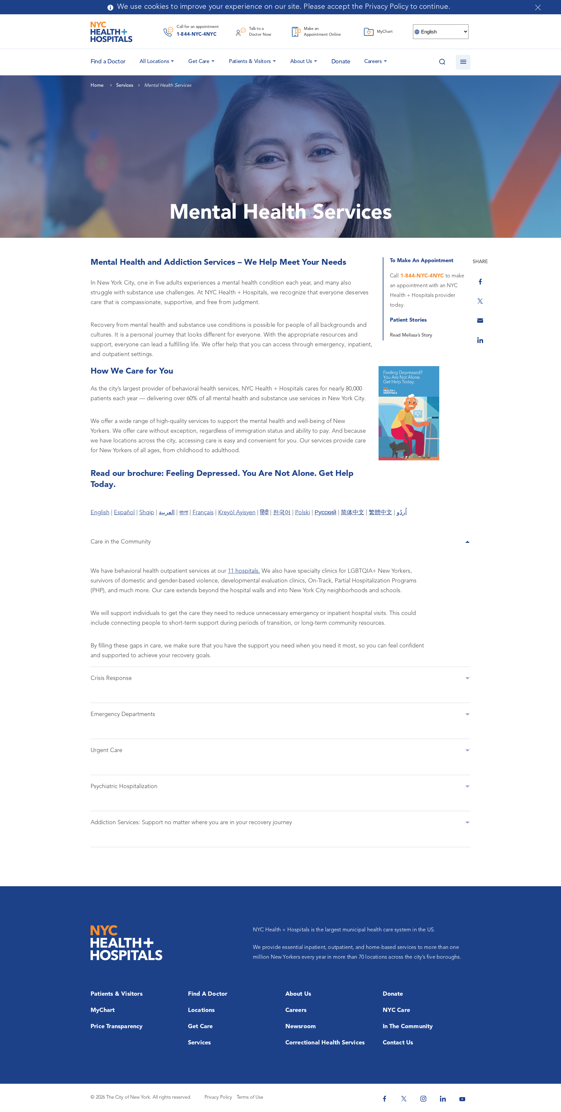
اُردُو (402, 513)
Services (199, 1043)
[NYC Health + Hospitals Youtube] (462, 1099)
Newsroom (300, 1026)
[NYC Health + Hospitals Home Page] (111, 32)
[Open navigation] (463, 62)
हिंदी (264, 513)
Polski (302, 513)
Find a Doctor (208, 994)
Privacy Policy (218, 1097)
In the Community (408, 1026)
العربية (167, 513)
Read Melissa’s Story (411, 335)
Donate (340, 62)
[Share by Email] (480, 321)
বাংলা (183, 513)
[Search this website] (442, 62)
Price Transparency (117, 1026)
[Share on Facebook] (480, 282)
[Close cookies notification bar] (537, 7)
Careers (373, 61)
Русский (325, 513)
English (100, 513)
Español (124, 513)
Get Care (198, 61)
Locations (201, 1010)
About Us (301, 61)
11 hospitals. (244, 571)
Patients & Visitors (250, 61)
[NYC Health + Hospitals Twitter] (404, 1099)
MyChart (103, 1010)
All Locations (154, 61)
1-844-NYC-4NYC (197, 34)
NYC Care (396, 1010)
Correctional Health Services (325, 1043)
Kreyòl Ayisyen (237, 513)
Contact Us (398, 1043)
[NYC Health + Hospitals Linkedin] (443, 1099)
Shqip (146, 513)
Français (203, 513)
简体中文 (352, 513)
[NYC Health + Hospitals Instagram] (423, 1099)
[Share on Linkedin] (480, 340)
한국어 (282, 513)
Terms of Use (250, 1097)
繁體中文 (380, 513)
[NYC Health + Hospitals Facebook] (384, 1099)
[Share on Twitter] (480, 301)
